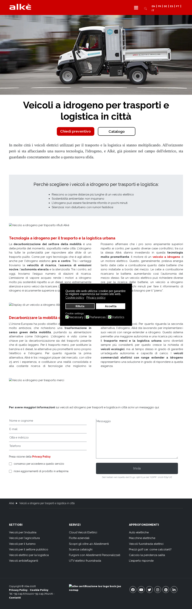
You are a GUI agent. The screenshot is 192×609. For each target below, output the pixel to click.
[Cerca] (145, 8)
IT (153, 10)
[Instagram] (157, 589)
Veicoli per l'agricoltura (24, 538)
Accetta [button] (110, 306)
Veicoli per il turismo (22, 544)
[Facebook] (133, 589)
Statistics (118, 317)
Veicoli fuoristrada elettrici (146, 544)
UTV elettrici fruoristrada (85, 560)
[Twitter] (149, 589)
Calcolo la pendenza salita (147, 555)
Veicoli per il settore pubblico (28, 549)
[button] (136, 7)
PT (177, 6)
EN (153, 6)
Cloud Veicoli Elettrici (83, 532)
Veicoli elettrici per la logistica (29, 555)
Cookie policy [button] (74, 297)
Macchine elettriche (142, 538)
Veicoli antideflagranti (23, 560)
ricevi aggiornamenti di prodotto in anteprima (41, 471)
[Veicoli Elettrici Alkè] (20, 6)
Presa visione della (30, 456)
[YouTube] (141, 589)
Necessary (76, 317)
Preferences (97, 317)
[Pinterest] (165, 589)
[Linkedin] (174, 589)
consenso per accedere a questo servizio (39, 463)
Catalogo (117, 131)
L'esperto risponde (141, 560)
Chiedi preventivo (75, 131)
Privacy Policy (41, 456)
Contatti (15, 597)
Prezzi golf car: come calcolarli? (150, 549)
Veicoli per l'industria (22, 532)
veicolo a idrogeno (166, 257)
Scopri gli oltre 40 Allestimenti (89, 544)
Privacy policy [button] (96, 297)
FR (159, 6)
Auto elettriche (139, 532)
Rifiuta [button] (80, 306)
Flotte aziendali (79, 538)
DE (165, 6)
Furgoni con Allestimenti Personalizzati (94, 555)
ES (171, 6)
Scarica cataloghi (80, 549)
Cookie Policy (39, 589)
